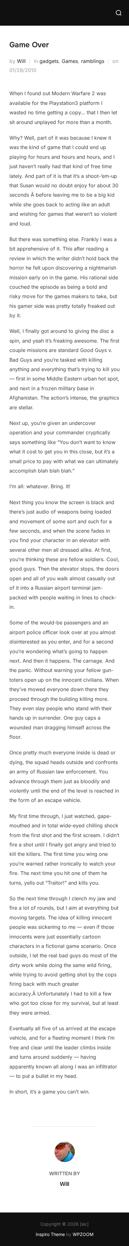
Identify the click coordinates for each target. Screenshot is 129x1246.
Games (70, 61)
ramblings (92, 61)
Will (21, 61)
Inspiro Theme (50, 1234)
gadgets (49, 61)
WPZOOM (83, 1234)
